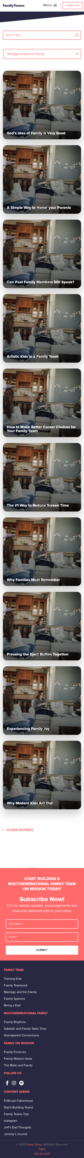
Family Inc (73, 5)
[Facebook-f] (7, 1083)
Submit (42, 950)
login (42, 1149)
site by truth (42, 1154)
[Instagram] (14, 1083)
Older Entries (19, 830)
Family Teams (34, 1144)
